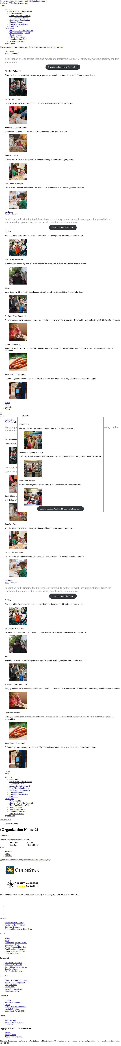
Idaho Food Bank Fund (18, 39)
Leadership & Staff (16, 14)
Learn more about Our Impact (63, 228)
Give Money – (13, 965)
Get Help (59, 47)
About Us (8, 9)
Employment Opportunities (19, 20)
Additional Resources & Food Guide (18, 929)
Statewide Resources (12, 927)
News (7, 405)
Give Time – (13, 963)
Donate (7, 409)
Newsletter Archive (16, 41)
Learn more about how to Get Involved (63, 67)
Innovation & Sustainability (15, 1011)
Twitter (7, 854)
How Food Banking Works (19, 33)
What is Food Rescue (17, 37)
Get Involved (10, 51)
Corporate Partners (16, 22)
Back (7, 54)
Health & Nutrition (12, 1009)
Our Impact (9, 212)
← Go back (4, 835)
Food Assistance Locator (14, 923)
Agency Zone (10, 43)
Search (2, 5)
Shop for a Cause (11, 969)
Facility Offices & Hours (18, 24)
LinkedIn (8, 856)
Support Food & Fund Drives (16, 967)
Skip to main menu (7, 1)
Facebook (8, 851)
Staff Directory (10, 1020)
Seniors (7, 1005)
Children (8, 1000)
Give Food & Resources (14, 971)
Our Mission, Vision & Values (20, 11)
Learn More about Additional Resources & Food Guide (60, 509)
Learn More (9, 28)
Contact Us (13, 26)
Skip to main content (22, 1)
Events (7, 403)
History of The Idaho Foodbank (21, 31)
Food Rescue (10, 987)
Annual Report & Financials (19, 16)
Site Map (8, 1033)
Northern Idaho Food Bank (15, 925)
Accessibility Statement (13, 1037)
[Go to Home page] (14, 47)
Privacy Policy (10, 1035)
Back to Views (5, 820)
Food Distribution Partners (19, 18)
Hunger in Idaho (15, 35)
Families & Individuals (13, 1002)
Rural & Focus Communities (15, 1007)
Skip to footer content (38, 1)
